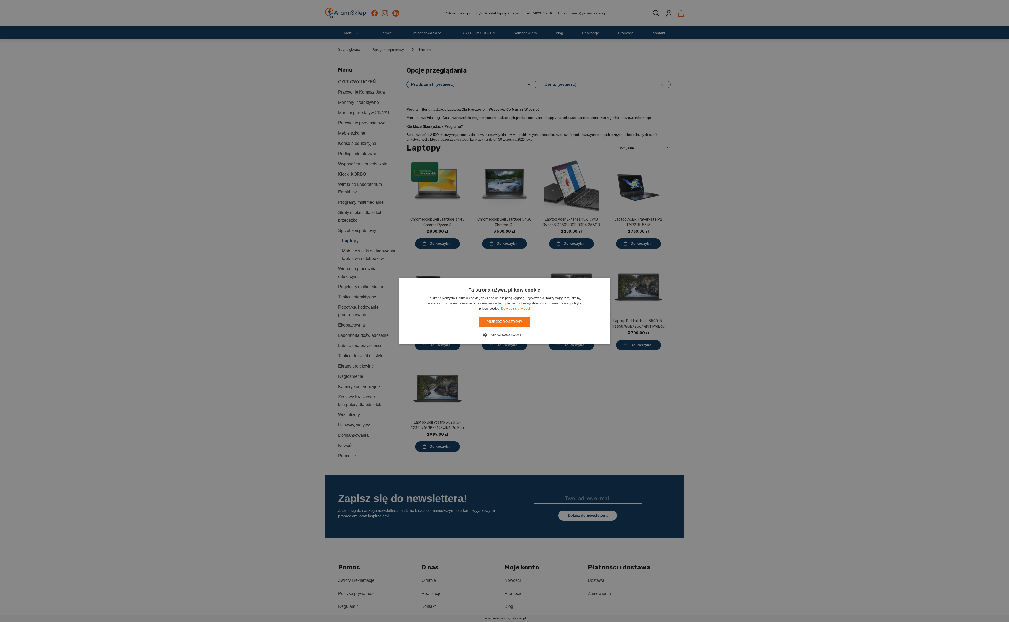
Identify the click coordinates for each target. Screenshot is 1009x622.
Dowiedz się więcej (515, 308)
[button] (504, 335)
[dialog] (504, 311)
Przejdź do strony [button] (504, 322)
